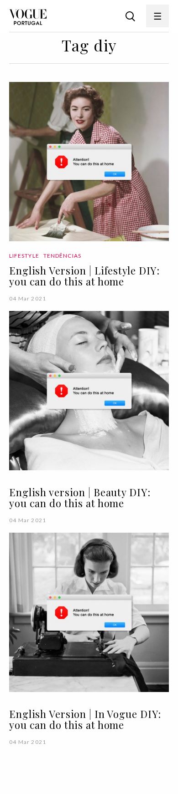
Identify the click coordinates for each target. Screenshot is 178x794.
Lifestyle (24, 255)
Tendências (62, 255)
